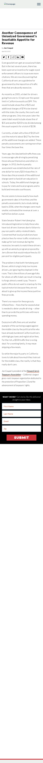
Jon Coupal (8, 48)
